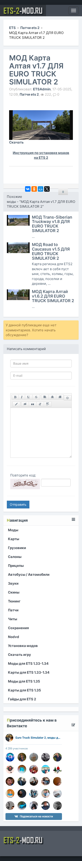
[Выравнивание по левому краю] (45, 397)
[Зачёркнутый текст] (36, 397)
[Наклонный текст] (21, 397)
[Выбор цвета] (16, 404)
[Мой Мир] (40, 189)
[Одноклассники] (34, 189)
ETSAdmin (42, 89)
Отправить (18, 504)
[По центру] (52, 397)
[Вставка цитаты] (32, 404)
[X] (47, 189)
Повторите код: (23, 475)
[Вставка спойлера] (47, 404)
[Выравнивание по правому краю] (60, 397)
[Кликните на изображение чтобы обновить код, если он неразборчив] (25, 484)
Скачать (16, 142)
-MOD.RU (23, 10)
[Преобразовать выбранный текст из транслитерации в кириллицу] (40, 404)
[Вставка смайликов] (68, 397)
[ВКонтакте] (28, 189)
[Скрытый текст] (25, 404)
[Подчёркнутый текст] (29, 397)
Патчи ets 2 (29, 94)
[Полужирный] (15, 397)
